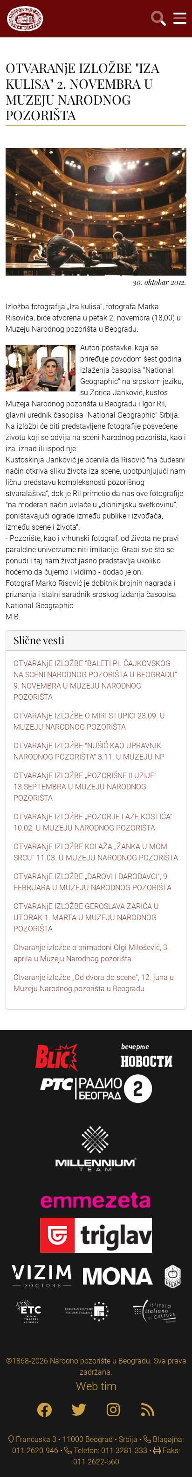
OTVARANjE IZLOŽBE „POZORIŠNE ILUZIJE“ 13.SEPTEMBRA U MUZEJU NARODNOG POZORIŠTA (85, 786)
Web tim (96, 1386)
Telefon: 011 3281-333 (109, 1450)
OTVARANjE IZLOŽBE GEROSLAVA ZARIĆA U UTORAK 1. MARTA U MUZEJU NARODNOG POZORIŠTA (86, 917)
